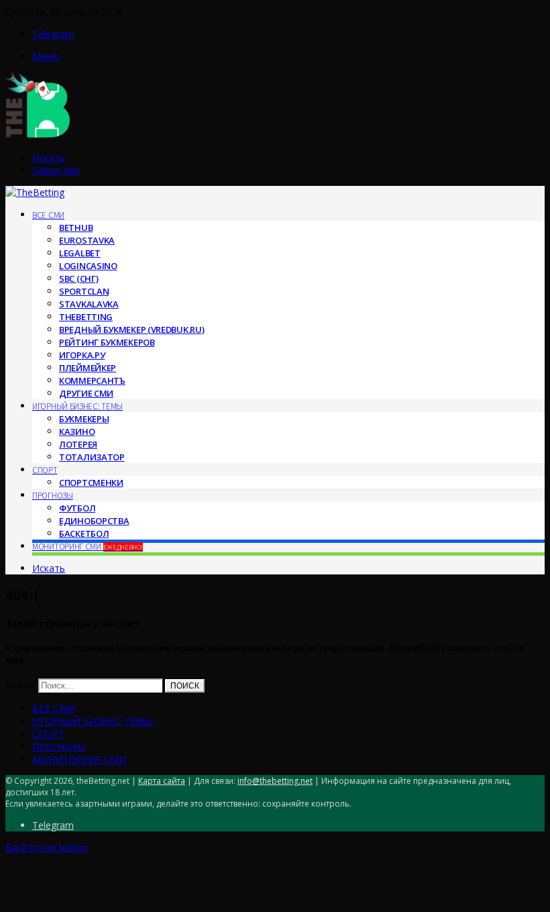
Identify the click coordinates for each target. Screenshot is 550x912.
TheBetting (86, 317)
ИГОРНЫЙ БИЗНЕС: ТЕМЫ (77, 406)
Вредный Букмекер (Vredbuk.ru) (131, 329)
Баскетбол (84, 533)
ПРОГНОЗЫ (52, 495)
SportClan (84, 291)
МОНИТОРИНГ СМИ (87, 546)
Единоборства (94, 521)
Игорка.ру (82, 355)
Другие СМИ (86, 393)
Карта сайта (161, 781)
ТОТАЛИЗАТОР (92, 457)
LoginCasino (88, 266)
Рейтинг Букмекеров (107, 342)
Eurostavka (87, 240)
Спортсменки (91, 482)
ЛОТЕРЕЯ (78, 444)
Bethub (76, 227)
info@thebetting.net (275, 781)
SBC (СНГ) (78, 278)
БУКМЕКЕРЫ (84, 419)
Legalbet (80, 253)
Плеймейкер (87, 368)
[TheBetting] (38, 135)
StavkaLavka (89, 304)
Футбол (77, 508)
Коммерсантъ (92, 380)
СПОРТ (45, 470)
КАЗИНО (77, 431)
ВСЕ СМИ (48, 215)
